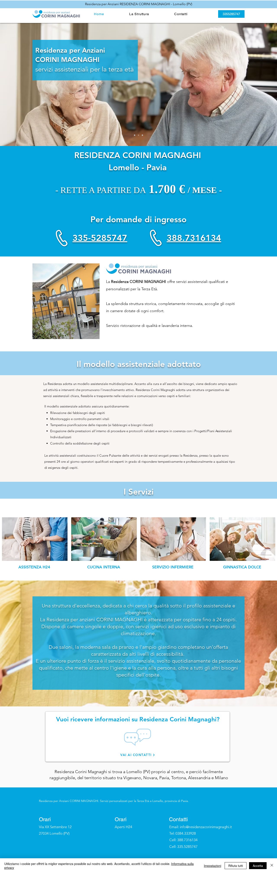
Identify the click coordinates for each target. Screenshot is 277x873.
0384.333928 (186, 833)
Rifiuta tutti (235, 865)
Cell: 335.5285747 (183, 846)
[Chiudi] (271, 866)
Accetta (258, 865)
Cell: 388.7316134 (183, 840)
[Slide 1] (134, 135)
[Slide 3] (142, 135)
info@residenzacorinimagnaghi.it (206, 827)
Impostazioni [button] (212, 865)
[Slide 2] (138, 135)
